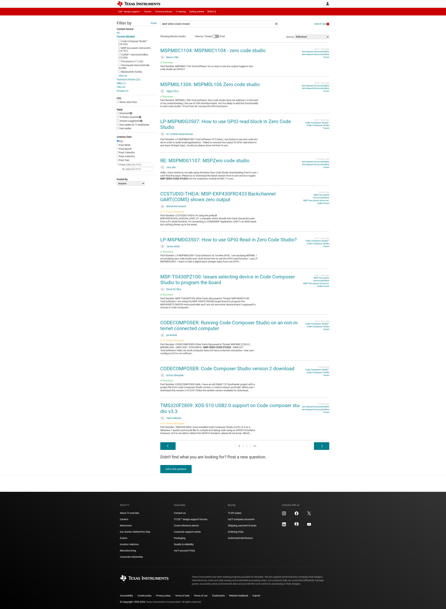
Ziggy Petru (172, 91)
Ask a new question (176, 469)
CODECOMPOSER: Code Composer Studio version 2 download (227, 368)
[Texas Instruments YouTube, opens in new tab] (309, 525)
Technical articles (163, 11)
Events (123, 538)
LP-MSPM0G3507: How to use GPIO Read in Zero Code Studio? (228, 240)
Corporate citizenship (131, 556)
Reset (154, 23)
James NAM (172, 246)
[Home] (141, 4)
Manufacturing (128, 550)
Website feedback (238, 595)
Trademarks (218, 595)
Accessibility (126, 595)
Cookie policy (144, 595)
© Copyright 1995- (132, 601)
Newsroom (126, 525)
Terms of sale (182, 595)
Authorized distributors (240, 538)
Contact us (180, 513)
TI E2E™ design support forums (190, 519)
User (327, 3)
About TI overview (129, 513)
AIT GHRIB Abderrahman (179, 134)
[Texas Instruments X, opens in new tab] (309, 514)
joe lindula (171, 335)
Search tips (320, 23)
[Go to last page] (255, 446)
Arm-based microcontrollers (315, 51)
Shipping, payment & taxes (242, 525)
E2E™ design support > (129, 11)
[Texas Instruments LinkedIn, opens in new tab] (284, 525)
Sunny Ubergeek (175, 375)
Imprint (256, 595)
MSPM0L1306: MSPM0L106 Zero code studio (210, 84)
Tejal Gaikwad (173, 418)
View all (123, 75)
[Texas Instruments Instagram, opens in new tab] (284, 514)
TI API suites (234, 513)
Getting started (196, 11)
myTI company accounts (241, 519)
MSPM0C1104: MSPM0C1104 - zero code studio (213, 50)
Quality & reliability (184, 544)
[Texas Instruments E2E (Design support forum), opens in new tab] (296, 525)
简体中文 (211, 11)
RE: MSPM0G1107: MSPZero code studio (204, 160)
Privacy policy (163, 595)
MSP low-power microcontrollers (321, 196)
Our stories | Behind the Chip (135, 531)
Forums (147, 11)
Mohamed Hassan (176, 206)
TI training (181, 11)
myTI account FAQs (184, 550)
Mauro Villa (172, 57)
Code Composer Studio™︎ (317, 122)
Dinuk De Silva (173, 289)
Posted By (122, 179)
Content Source (125, 29)
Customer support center (187, 531)
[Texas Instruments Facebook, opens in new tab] (296, 514)
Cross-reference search (186, 525)
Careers (124, 519)
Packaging (179, 538)
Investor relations (129, 544)
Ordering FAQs (236, 531)
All (118, 32)
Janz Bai (171, 167)
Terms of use (200, 595)
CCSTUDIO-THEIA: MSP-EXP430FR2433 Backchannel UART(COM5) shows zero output (218, 197)
